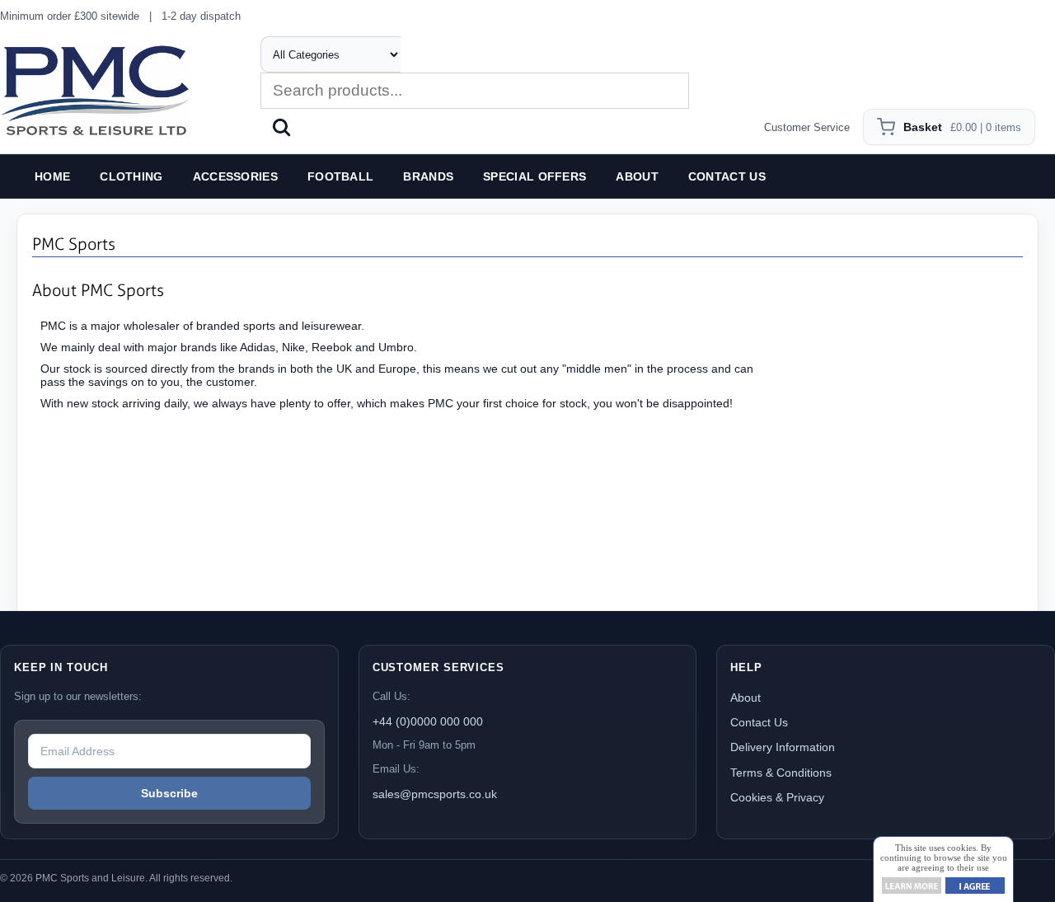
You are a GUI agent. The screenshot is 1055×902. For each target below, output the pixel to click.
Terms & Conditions (781, 772)
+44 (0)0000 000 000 (428, 721)
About (745, 697)
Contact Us (759, 722)
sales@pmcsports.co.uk (435, 794)
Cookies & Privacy (777, 797)
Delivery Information (782, 747)
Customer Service (807, 127)
